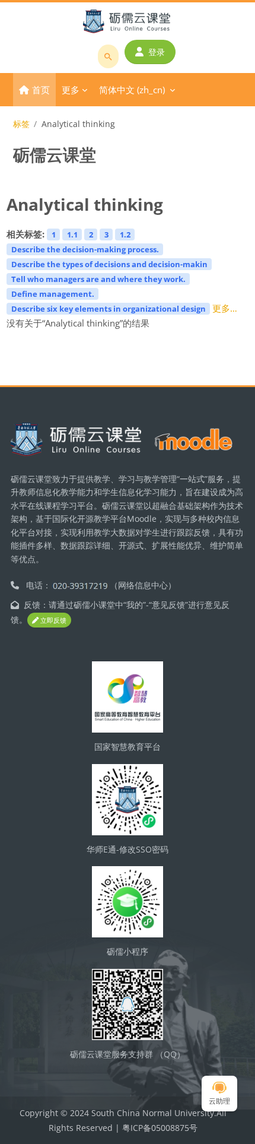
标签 (21, 123)
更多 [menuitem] (70, 90)
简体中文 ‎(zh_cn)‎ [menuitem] (132, 90)
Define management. (52, 294)
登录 (156, 52)
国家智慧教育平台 (127, 746)
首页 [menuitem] (41, 90)
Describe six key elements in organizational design (108, 308)
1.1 (72, 234)
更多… (224, 308)
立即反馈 (52, 620)
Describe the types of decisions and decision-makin (109, 264)
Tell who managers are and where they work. (98, 279)
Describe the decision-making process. (85, 249)
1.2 (125, 234)
